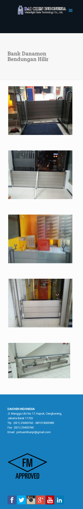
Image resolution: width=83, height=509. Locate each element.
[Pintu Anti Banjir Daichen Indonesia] (41, 10)
